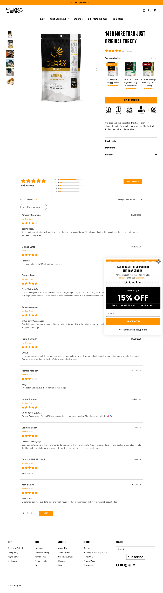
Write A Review (133, 182)
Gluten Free (40, 556)
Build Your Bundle (59, 19)
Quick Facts (110, 141)
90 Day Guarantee (66, 556)
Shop (42, 19)
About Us (78, 19)
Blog (60, 565)
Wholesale (118, 19)
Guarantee (88, 565)
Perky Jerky (18, 585)
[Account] (143, 10)
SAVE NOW (133, 321)
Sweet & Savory (42, 552)
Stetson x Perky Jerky (17, 548)
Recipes (61, 561)
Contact (87, 548)
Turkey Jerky (13, 552)
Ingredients (110, 147)
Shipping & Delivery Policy (95, 552)
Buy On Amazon (131, 100)
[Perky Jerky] (15, 10)
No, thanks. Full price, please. (133, 329)
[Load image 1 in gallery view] (62, 68)
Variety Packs (41, 561)
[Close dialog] (158, 261)
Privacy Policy (90, 561)
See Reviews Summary (33, 207)
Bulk (37, 565)
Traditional (39, 548)
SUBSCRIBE (136, 557)
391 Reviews (127, 51)
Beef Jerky (12, 561)
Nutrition (109, 154)
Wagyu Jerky (13, 556)
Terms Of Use (89, 556)
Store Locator (64, 552)
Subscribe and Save (97, 19)
